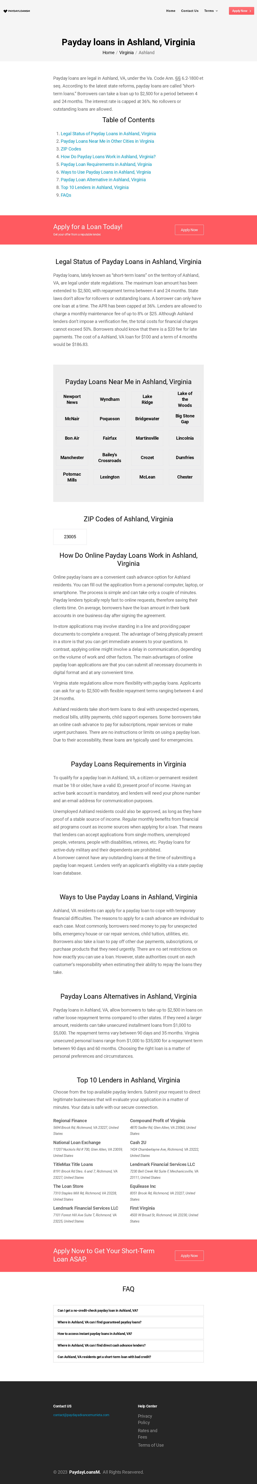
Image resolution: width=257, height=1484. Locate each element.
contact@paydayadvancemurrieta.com (81, 1415)
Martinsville (147, 438)
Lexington (109, 477)
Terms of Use (151, 1445)
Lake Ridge (147, 399)
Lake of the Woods (185, 399)
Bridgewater (147, 418)
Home (170, 10)
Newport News (72, 399)
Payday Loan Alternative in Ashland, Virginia (103, 179)
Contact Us (190, 10)
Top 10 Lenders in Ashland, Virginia (94, 187)
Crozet (147, 457)
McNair (72, 418)
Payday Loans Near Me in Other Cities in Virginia (107, 141)
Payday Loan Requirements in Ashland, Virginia (106, 164)
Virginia (126, 52)
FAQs (66, 195)
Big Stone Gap (185, 418)
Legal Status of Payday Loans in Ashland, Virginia (108, 133)
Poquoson (110, 418)
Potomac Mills (72, 477)
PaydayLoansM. (85, 1472)
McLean (147, 477)
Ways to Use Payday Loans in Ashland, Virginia (106, 172)
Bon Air (72, 438)
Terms (209, 10)
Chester (184, 477)
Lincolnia (185, 438)
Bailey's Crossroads (109, 457)
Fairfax (109, 438)
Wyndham (109, 399)
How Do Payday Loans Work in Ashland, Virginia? (108, 156)
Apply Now (240, 10)
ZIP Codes (71, 149)
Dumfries (185, 457)
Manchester (72, 457)
